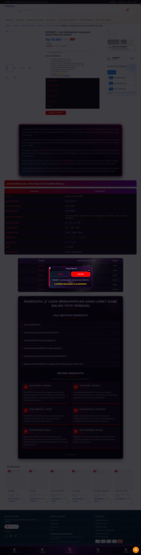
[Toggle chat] (136, 550)
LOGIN (60, 274)
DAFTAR (81, 274)
